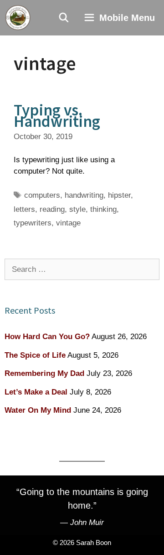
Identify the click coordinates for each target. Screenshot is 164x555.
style (77, 209)
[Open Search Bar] (64, 17)
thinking (103, 209)
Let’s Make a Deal (36, 392)
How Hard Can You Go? (47, 336)
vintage (68, 223)
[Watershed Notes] (18, 17)
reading (52, 209)
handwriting (84, 195)
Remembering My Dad (44, 373)
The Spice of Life (35, 355)
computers (42, 195)
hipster (119, 195)
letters (24, 209)
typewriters (32, 223)
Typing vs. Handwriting (57, 115)
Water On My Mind (38, 410)
